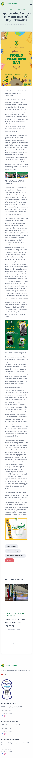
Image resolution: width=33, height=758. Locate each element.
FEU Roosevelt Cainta (18, 10)
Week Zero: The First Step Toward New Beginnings (15, 622)
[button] (13, 643)
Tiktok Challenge (13, 551)
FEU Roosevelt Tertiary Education (15, 615)
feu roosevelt (12, 546)
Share (10, 560)
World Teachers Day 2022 (16, 555)
